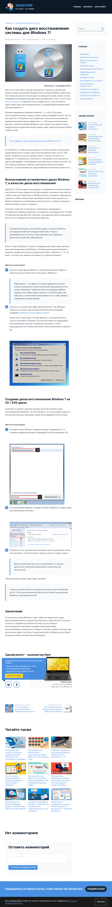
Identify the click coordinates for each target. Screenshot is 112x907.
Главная (77, 7)
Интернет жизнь (87, 66)
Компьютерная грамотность (27, 23)
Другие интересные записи (88, 61)
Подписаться (96, 889)
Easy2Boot (44, 313)
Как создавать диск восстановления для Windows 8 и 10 (35, 141)
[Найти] (103, 29)
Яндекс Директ (86, 99)
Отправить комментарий (23, 867)
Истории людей (87, 77)
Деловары (84, 54)
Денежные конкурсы (89, 57)
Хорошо (101, 902)
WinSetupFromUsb (28, 313)
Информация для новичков (87, 73)
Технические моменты (90, 95)
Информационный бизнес (91, 69)
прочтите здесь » (13, 101)
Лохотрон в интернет (89, 89)
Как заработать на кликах (91, 81)
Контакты (87, 7)
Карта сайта (100, 7)
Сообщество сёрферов (90, 92)
